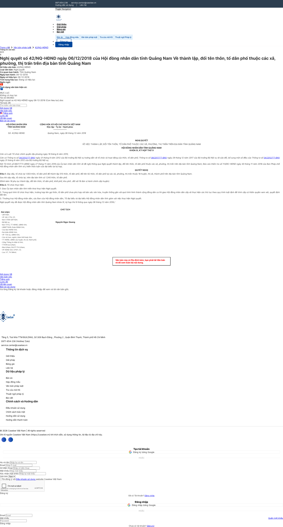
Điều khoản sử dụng (15, 408)
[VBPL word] (1, 90)
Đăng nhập (149, 495)
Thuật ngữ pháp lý (15, 394)
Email (2, 465)
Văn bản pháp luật (89, 37)
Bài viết (60, 32)
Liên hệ (83, 5)
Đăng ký (150, 526)
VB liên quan (6, 118)
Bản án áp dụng (7, 120)
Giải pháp (10, 360)
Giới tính (4, 476)
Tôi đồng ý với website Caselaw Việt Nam (32, 479)
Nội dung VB (6, 108)
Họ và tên (4, 462)
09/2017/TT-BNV (159, 158)
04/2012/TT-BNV (27, 158)
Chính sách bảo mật (15, 412)
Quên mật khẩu (275, 518)
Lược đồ (4, 115)
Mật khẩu (4, 470)
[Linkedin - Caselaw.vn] (10, 439)
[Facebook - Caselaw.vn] (3, 439)
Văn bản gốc (6, 110)
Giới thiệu (10, 356)
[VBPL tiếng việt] (1, 84)
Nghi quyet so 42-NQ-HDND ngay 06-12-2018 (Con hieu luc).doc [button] (31, 100)
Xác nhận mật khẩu (9, 473)
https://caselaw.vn (40, 434)
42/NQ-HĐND (41, 47)
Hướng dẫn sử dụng (64, 5)
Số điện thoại (6, 468)
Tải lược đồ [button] (5, 103)
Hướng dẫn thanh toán (17, 420)
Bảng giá (10, 364)
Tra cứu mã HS (106, 37)
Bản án (60, 37)
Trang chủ (5, 47)
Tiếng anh (7, 113)
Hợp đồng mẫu (72, 37)
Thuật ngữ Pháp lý (123, 37)
